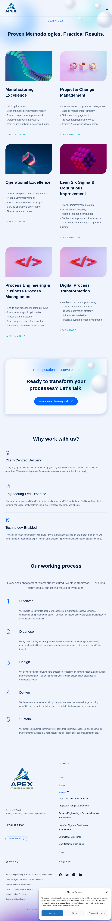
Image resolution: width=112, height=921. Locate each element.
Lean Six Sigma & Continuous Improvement (77, 188)
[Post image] (28, 66)
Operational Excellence (28, 182)
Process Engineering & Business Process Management (27, 291)
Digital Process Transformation (75, 288)
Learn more (13, 134)
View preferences (97, 913)
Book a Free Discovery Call (53, 401)
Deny (74, 913)
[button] (106, 892)
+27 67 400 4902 (14, 825)
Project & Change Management (77, 92)
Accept (52, 913)
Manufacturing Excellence (19, 92)
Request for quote (14, 839)
